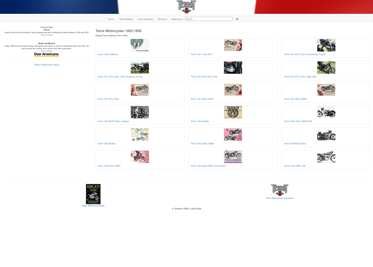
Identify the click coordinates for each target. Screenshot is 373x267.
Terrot (110, 19)
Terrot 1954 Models (106, 143)
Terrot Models (125, 19)
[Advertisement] (186, 230)
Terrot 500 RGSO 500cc (295, 143)
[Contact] (236, 19)
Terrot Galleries (145, 19)
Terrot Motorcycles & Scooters (280, 198)
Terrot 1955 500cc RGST (109, 165)
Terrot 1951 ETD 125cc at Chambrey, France (305, 54)
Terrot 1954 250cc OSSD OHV (298, 121)
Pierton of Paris (47, 35)
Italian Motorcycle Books (93, 205)
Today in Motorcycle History (46, 64)
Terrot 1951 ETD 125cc (108, 98)
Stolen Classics (47, 51)
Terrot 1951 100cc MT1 (201, 54)
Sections (162, 19)
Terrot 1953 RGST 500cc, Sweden (113, 121)
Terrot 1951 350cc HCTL (202, 98)
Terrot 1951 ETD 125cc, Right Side (300, 76)
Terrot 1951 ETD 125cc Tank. (204, 76)
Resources (177, 19)
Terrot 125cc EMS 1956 (295, 165)
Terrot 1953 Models (200, 121)
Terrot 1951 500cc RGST (295, 98)
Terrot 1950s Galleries (107, 54)
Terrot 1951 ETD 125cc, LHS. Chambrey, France (119, 76)
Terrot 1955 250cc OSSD (202, 143)
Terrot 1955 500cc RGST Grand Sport (208, 165)
